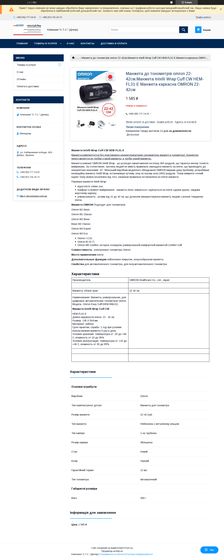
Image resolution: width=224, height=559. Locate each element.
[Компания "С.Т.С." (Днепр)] (28, 34)
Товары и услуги (45, 43)
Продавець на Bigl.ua (112, 551)
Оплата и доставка (28, 86)
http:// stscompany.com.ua (33, 196)
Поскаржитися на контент (112, 554)
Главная (22, 43)
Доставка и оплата (114, 43)
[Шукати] (183, 29)
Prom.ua (128, 548)
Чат (212, 550)
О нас (70, 43)
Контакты (87, 43)
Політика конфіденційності (139, 554)
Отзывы (21, 79)
